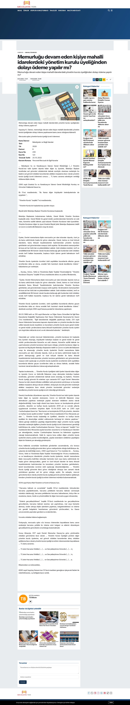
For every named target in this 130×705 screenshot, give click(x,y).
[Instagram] (98, 693)
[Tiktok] (107, 693)
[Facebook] (88, 693)
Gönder (22, 682)
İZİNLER (26, 10)
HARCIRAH (62, 10)
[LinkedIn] (101, 693)
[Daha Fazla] (103, 79)
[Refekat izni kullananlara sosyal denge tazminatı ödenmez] (69, 617)
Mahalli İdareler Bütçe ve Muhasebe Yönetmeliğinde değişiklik (28, 644)
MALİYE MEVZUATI (73, 10)
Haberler (20, 52)
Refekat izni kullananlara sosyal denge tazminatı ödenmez (68, 625)
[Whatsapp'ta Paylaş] (100, 79)
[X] (91, 693)
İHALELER (53, 10)
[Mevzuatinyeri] (27, 4)
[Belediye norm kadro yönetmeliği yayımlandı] (28, 613)
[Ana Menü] (111, 11)
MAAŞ (20, 10)
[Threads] (111, 693)
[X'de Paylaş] (97, 79)
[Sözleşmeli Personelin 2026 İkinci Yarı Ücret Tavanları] (48, 617)
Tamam (111, 702)
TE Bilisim (33, 597)
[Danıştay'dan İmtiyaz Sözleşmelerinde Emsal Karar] (69, 636)
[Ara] (109, 11)
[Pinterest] (95, 693)
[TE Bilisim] (23, 599)
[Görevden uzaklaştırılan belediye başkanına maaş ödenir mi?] (48, 636)
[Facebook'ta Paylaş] (94, 79)
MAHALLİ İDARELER (31, 52)
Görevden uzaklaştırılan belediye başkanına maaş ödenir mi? (47, 644)
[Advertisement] (65, 25)
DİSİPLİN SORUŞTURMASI (39, 10)
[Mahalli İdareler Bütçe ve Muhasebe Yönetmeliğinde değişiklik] (28, 636)
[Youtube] (104, 693)
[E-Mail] (30, 601)
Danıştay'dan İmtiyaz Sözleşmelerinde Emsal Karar (67, 644)
